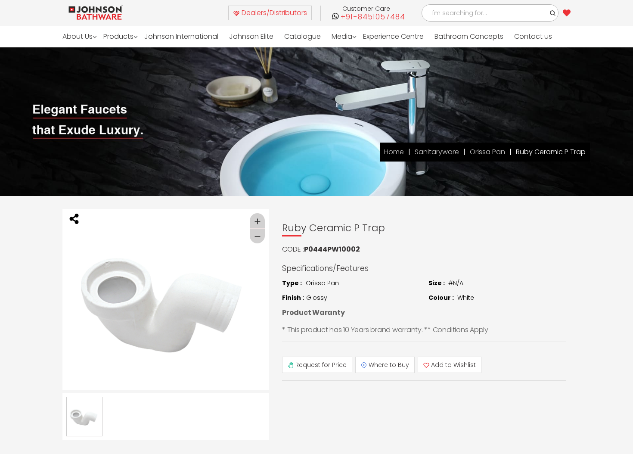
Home (394, 152)
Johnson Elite (240, 36)
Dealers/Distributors (273, 13)
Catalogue (289, 36)
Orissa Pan (487, 152)
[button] (553, 13)
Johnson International (175, 36)
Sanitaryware (437, 152)
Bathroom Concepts (449, 36)
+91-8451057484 (373, 17)
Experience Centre (376, 36)
